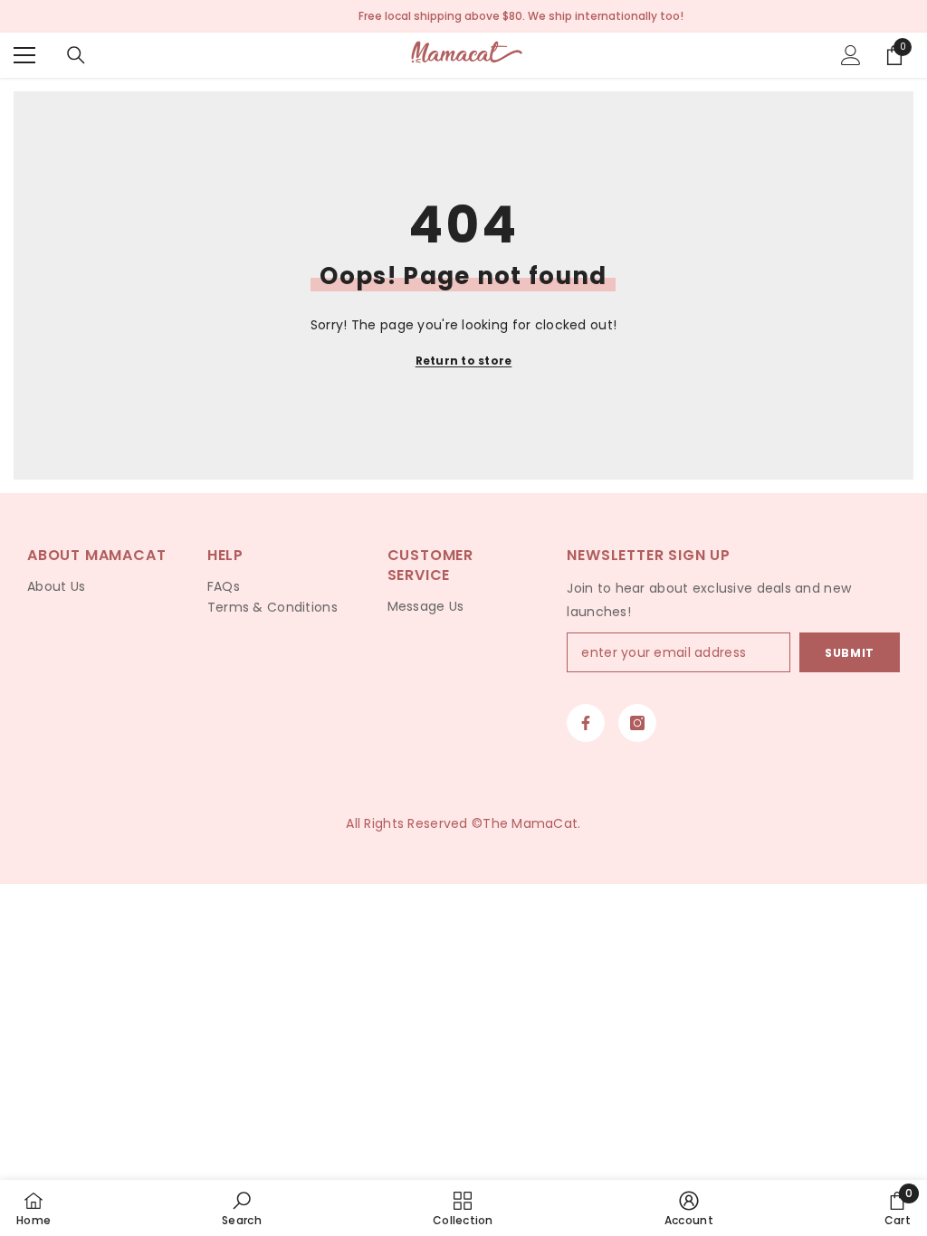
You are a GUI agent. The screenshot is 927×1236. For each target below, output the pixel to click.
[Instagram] (637, 723)
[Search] (76, 55)
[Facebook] (586, 723)
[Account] (851, 55)
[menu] (24, 55)
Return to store (464, 360)
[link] (241, 1208)
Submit (849, 653)
